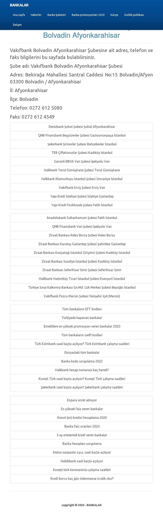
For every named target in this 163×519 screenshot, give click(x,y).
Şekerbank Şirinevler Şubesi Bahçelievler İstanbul (81, 144)
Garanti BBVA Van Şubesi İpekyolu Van (81, 161)
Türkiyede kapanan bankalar (81, 318)
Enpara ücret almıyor (81, 400)
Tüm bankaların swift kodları (81, 335)
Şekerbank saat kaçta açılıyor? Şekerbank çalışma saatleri (81, 387)
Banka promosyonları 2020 (88, 14)
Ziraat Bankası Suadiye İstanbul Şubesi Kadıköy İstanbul (81, 261)
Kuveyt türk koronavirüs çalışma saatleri (81, 470)
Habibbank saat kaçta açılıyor (81, 461)
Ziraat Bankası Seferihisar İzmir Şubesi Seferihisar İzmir (81, 270)
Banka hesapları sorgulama (82, 443)
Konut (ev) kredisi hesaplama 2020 (81, 417)
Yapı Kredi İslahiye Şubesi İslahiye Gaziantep (82, 196)
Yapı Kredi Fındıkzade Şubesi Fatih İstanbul (82, 205)
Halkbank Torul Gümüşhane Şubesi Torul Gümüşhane (81, 170)
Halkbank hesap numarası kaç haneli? (81, 370)
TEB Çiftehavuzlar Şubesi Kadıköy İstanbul (81, 152)
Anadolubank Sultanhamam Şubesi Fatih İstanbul (81, 218)
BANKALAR (19, 5)
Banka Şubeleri (57, 14)
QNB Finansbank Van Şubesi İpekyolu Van (81, 226)
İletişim (17, 24)
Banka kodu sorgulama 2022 (81, 361)
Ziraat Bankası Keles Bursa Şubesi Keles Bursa (81, 235)
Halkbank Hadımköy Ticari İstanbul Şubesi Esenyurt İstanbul (81, 278)
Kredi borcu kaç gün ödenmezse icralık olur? (82, 478)
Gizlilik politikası (134, 14)
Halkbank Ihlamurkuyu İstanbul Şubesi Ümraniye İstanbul (81, 179)
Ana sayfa (19, 14)
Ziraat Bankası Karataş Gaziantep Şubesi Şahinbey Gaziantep (82, 244)
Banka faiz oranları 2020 (82, 426)
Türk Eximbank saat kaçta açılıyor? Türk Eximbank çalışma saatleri (81, 344)
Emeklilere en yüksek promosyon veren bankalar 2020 (81, 326)
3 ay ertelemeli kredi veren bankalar (81, 435)
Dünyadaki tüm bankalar (82, 352)
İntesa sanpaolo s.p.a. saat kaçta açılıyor (81, 452)
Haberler (36, 14)
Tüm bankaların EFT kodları (81, 309)
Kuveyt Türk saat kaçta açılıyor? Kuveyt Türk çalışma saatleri (81, 378)
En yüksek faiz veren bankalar (81, 409)
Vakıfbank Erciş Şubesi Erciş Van (81, 187)
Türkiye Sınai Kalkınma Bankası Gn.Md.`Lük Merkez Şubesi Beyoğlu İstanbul (81, 287)
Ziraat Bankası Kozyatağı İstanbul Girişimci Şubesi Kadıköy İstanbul (81, 252)
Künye (114, 14)
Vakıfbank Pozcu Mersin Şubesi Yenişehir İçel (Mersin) (81, 296)
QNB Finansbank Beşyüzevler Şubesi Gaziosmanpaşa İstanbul (81, 135)
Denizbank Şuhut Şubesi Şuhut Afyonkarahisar (81, 126)
